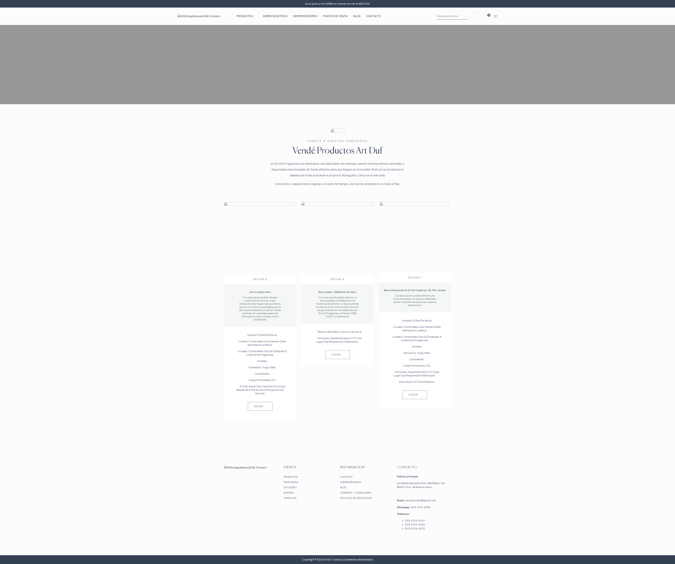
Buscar (465, 16)
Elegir (258, 406)
